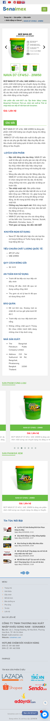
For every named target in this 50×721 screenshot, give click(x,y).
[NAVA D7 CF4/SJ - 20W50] (25, 47)
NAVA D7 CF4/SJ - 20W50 (25, 498)
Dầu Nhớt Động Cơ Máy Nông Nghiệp (31, 536)
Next (44, 47)
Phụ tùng (7, 605)
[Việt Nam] (19, 2)
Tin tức (6, 608)
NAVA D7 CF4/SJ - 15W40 (25, 428)
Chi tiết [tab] (10, 122)
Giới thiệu (8, 591)
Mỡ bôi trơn (8, 598)
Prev (6, 47)
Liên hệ (7, 612)
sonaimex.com (15, 637)
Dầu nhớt (7, 595)
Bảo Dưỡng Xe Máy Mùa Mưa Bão (30, 543)
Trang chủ (8, 588)
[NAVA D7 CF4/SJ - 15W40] (25, 408)
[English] (23, 2)
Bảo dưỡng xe (9, 601)
